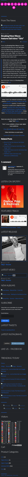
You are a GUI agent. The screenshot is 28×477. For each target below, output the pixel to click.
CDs (2, 457)
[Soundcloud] (18, 4)
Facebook (6, 135)
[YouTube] (8, 4)
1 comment (24, 41)
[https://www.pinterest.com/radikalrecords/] (22, 4)
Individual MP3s (5, 466)
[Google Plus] (25, 4)
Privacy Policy (15, 475)
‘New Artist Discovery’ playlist (13, 113)
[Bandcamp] (6, 406)
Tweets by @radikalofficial (8, 330)
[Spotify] (13, 7)
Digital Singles (5, 463)
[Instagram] (15, 4)
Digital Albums (5, 460)
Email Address (4, 313)
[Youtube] (21, 409)
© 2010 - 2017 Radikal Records (6, 475)
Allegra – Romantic (6, 264)
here (17, 121)
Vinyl (2, 469)
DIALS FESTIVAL (12, 166)
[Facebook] (5, 4)
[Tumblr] (12, 4)
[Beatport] (14, 406)
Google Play (21, 129)
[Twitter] (2, 4)
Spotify (10, 129)
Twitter (11, 135)
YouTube (22, 135)
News (3, 41)
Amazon (15, 129)
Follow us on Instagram (18, 343)
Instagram (16, 135)
